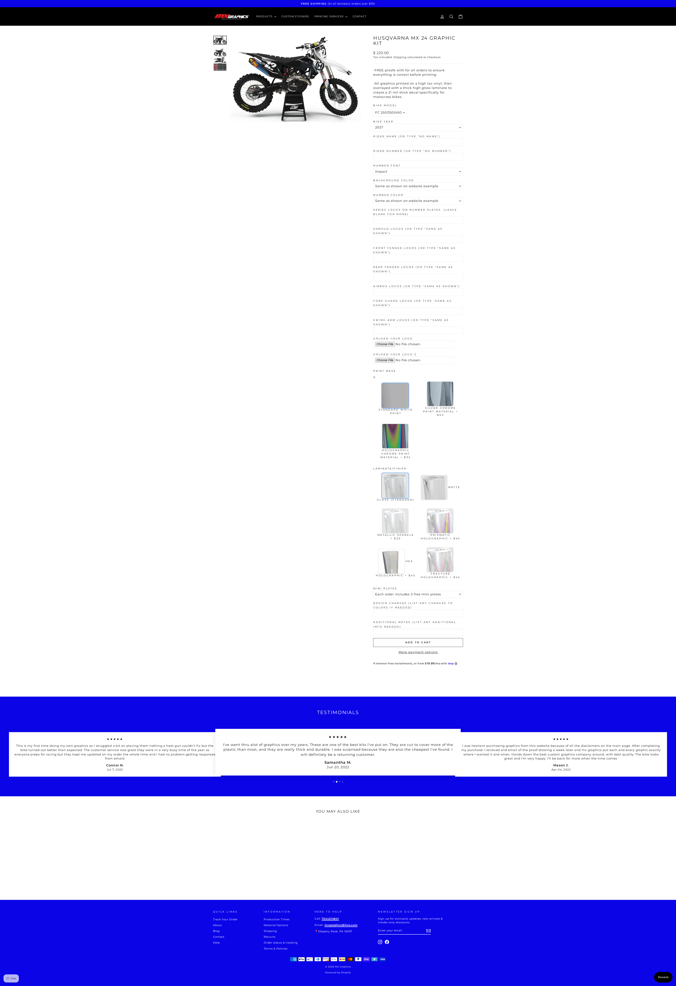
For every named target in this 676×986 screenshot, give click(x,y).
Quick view (243, 862)
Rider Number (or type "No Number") (412, 151)
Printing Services (329, 16)
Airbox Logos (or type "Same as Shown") (416, 286)
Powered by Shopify (338, 972)
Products (265, 16)
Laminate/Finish (390, 468)
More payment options (418, 652)
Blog (216, 931)
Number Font (387, 165)
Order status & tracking (281, 942)
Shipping (399, 57)
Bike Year (383, 121)
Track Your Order (225, 919)
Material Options (276, 925)
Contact (360, 16)
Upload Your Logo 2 (395, 354)
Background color (393, 180)
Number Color (388, 195)
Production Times (276, 919)
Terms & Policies (275, 948)
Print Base (384, 371)
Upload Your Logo (393, 338)
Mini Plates (385, 588)
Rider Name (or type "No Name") (406, 136)
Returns (269, 936)
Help (216, 942)
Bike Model (385, 105)
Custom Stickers (295, 16)
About (217, 925)
